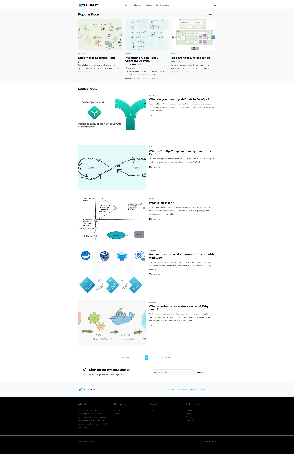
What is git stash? (161, 202)
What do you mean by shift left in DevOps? (179, 99)
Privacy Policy (155, 410)
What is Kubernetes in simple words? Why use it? (179, 308)
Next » (168, 358)
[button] (215, 5)
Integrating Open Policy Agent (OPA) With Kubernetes (141, 61)
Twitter (189, 417)
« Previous (125, 358)
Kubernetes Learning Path (96, 57)
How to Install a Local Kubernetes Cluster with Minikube (181, 256)
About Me (118, 410)
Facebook (189, 410)
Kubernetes (137, 5)
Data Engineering (162, 5)
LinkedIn (189, 413)
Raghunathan (85, 62)
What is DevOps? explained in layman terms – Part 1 (181, 152)
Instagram (190, 420)
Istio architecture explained (190, 57)
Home (127, 5)
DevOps (149, 5)
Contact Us (118, 413)
